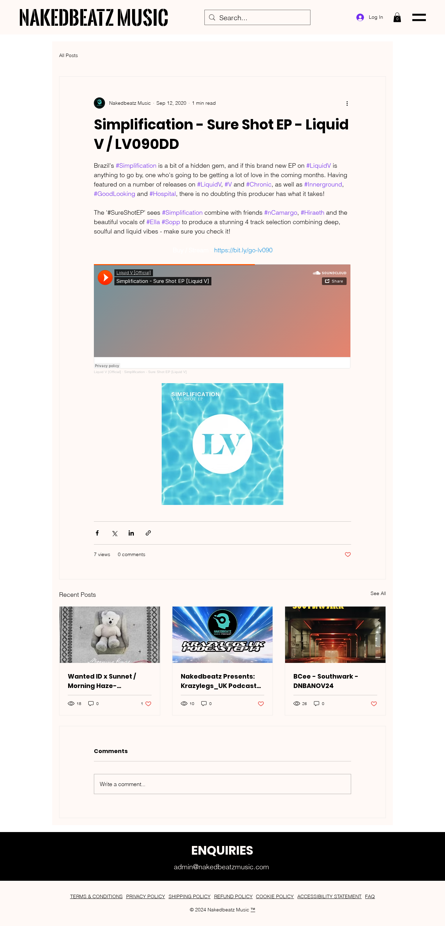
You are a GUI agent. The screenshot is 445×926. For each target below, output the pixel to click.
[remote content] (222, 319)
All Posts (68, 55)
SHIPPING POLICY (190, 896)
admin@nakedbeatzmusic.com (221, 866)
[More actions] (347, 103)
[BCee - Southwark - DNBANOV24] (335, 635)
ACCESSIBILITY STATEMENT (329, 896)
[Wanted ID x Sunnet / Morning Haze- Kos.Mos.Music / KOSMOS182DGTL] (109, 635)
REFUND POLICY (233, 896)
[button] (397, 17)
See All (378, 593)
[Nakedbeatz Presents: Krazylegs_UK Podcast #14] (222, 635)
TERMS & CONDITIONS (96, 896)
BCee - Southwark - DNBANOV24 (325, 681)
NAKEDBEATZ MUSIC (93, 17)
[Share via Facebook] (97, 533)
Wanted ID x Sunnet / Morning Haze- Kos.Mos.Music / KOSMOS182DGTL (102, 681)
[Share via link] (148, 533)
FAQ (370, 896)
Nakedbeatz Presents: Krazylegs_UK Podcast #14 (219, 681)
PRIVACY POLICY (145, 896)
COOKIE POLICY (275, 896)
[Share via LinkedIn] (131, 533)
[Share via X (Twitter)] (114, 533)
